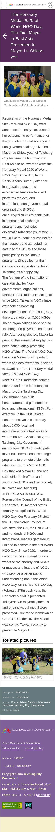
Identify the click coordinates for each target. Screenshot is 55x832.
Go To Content (45, 4)
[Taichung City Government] (27, 4)
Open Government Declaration (21, 743)
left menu (4, 5)
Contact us (43, 794)
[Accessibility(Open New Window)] (12, 805)
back (5, 36)
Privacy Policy (11, 748)
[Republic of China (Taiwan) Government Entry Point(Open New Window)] (28, 805)
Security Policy (34, 748)
